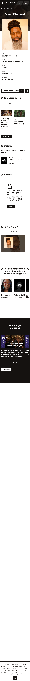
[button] (22, 238)
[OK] (15, 678)
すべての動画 (6, 369)
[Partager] (22, 91)
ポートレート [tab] (15, 231)
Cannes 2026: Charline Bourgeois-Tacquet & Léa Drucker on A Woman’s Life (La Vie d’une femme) (12, 353)
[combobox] (15, 103)
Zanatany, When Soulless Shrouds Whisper (5, 123)
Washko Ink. (19, 62)
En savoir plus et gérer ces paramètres (12, 674)
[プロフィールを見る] (26, 3)
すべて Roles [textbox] (7, 103)
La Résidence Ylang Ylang (19, 122)
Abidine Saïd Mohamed (19, 296)
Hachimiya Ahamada (5, 296)
